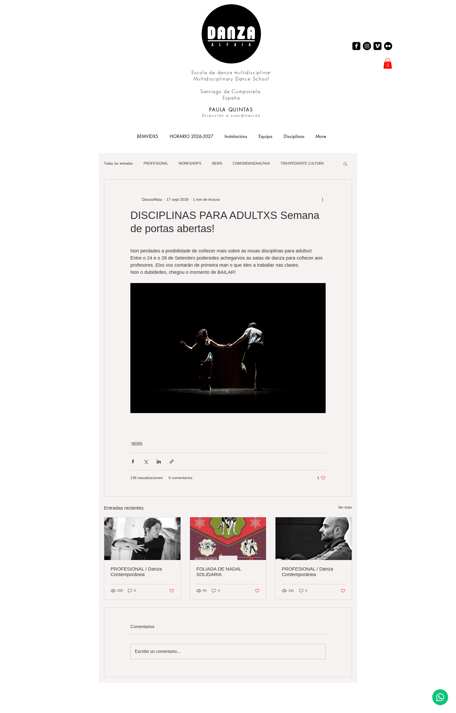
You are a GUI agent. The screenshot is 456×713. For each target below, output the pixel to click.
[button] (387, 63)
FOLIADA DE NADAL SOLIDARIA (218, 571)
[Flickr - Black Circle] (388, 46)
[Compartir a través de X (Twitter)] (145, 461)
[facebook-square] (356, 46)
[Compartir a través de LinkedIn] (158, 461)
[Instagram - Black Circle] (367, 46)
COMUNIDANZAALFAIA (251, 163)
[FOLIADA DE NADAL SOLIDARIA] (228, 538)
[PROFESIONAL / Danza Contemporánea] (142, 538)
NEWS (217, 163)
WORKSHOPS (190, 163)
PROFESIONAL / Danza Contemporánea (136, 571)
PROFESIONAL (156, 163)
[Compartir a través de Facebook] (132, 461)
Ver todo (345, 507)
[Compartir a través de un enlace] (171, 461)
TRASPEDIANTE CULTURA (302, 163)
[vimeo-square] (377, 46)
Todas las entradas (118, 163)
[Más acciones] (322, 200)
